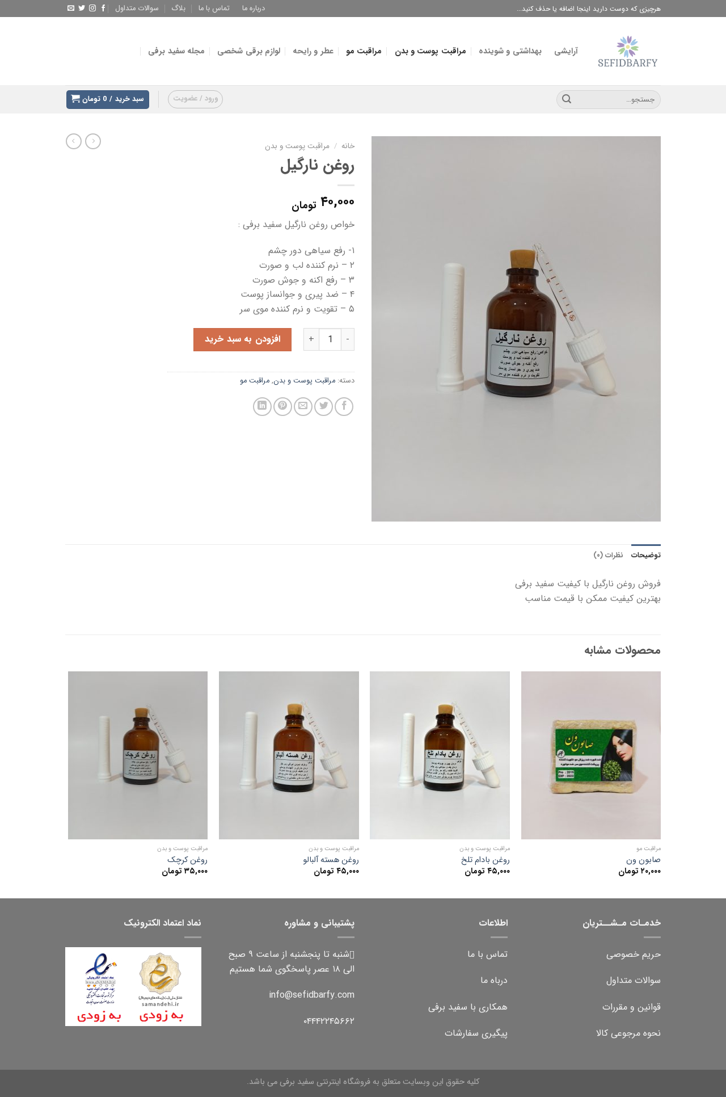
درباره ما (253, 8)
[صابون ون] (591, 755)
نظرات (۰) (608, 555)
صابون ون (643, 860)
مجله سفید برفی (176, 51)
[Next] (68, 783)
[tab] (646, 555)
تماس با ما (214, 8)
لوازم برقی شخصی (248, 51)
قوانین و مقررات (631, 1007)
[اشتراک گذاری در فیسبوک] (344, 406)
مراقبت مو (364, 51)
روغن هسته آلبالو (331, 860)
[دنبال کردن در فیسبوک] (103, 8)
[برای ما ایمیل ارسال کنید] (70, 8)
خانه (347, 146)
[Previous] (660, 783)
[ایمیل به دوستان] (303, 406)
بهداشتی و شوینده (510, 51)
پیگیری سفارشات (476, 1033)
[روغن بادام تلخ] (440, 755)
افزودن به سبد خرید (242, 339)
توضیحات (646, 555)
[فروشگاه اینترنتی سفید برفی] (628, 51)
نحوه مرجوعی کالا (628, 1033)
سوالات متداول (137, 8)
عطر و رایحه (313, 51)
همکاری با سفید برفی (468, 1007)
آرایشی (566, 51)
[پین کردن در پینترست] (282, 406)
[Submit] (566, 100)
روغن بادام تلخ (485, 860)
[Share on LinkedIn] (262, 406)
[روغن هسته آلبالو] (289, 755)
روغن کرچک (187, 860)
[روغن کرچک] (138, 755)
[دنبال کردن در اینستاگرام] (92, 8)
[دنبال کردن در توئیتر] (81, 8)
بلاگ (178, 8)
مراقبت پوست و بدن (430, 51)
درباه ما (494, 980)
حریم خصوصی (633, 954)
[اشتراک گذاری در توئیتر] (323, 406)
